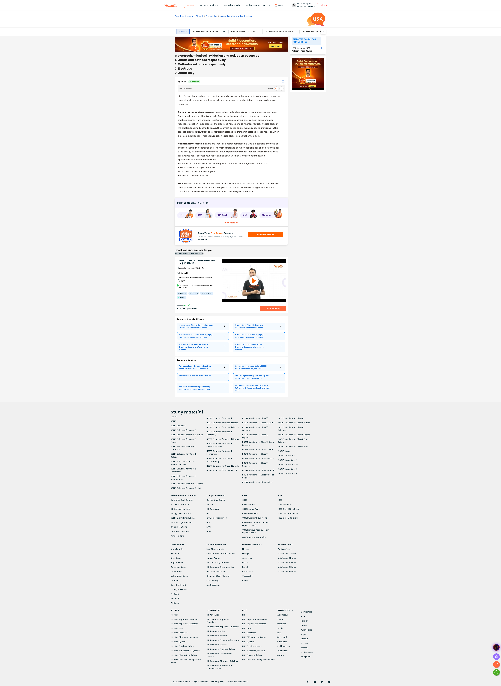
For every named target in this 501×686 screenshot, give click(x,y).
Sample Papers (213, 558)
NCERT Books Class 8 (287, 473)
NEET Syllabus (248, 641)
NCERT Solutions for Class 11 (219, 418)
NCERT (174, 421)
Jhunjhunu (306, 656)
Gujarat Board (177, 562)
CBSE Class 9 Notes (287, 567)
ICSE (280, 500)
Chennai (280, 619)
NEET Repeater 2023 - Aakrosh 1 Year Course (302, 49)
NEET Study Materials (216, 571)
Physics (245, 549)
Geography (247, 576)
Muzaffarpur (282, 615)
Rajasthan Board (178, 585)
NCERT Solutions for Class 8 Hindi (293, 446)
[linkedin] (315, 682)
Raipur (304, 634)
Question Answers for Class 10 (279, 31)
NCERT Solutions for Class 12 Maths (187, 434)
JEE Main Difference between (184, 637)
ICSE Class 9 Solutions (288, 513)
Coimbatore (306, 612)
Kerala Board (176, 571)
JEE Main (210, 504)
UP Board (175, 598)
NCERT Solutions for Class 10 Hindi (257, 449)
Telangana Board (179, 589)
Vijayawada (282, 641)
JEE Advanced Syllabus (217, 644)
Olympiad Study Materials (219, 576)
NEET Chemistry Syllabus (253, 650)
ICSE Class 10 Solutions (288, 509)
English (245, 567)
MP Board (175, 580)
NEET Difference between (254, 637)
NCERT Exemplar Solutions (183, 518)
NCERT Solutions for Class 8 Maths (294, 422)
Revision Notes (285, 549)
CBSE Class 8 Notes (287, 571)
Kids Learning (213, 580)
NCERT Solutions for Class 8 (290, 418)
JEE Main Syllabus (178, 641)
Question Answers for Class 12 (206, 31)
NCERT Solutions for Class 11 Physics (223, 427)
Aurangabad (306, 630)
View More (229, 222)
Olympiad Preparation (217, 518)
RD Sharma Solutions (180, 509)
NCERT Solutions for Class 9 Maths (258, 458)
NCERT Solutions (178, 425)
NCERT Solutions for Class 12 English (187, 483)
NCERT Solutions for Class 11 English (223, 466)
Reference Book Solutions (182, 500)
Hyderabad (282, 637)
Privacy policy (217, 681)
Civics (245, 580)
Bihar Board (176, 558)
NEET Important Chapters (254, 623)
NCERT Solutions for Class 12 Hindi (186, 488)
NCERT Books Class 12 (288, 455)
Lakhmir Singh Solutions (182, 522)
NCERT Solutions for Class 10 (255, 418)
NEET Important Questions (254, 619)
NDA (208, 522)
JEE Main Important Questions (185, 619)
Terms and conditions (237, 681)
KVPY (209, 527)
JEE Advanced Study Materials (220, 567)
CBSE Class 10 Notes (287, 562)
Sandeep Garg (177, 536)
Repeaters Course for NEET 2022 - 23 (304, 40)
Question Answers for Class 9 (316, 31)
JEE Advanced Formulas (217, 635)
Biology (245, 553)
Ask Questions (213, 585)
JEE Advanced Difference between (223, 640)
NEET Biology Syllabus (252, 655)
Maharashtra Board (179, 576)
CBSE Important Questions (254, 518)
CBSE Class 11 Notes (287, 558)
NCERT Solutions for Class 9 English (258, 470)
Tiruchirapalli (282, 650)
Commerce (247, 571)
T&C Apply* (203, 239)
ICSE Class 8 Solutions (288, 518)
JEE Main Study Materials (218, 562)
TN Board (175, 594)
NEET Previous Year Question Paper (258, 659)
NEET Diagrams (249, 632)
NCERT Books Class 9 (287, 469)
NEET (209, 513)
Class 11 (200, 16)
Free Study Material (216, 549)
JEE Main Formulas (179, 632)
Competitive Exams (216, 500)
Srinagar (305, 643)
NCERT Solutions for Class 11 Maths (222, 422)
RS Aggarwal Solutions (181, 513)
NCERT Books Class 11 (287, 460)
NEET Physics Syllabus (252, 646)
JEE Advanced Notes (216, 631)
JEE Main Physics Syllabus (182, 646)
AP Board (175, 553)
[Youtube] (329, 682)
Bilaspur (304, 638)
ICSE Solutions (284, 504)
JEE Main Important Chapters (184, 623)
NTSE (209, 531)
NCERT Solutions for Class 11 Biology (223, 439)
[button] (185, 215)
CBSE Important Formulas (254, 537)
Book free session (265, 234)
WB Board (175, 603)
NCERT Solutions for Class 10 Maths (258, 422)
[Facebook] (307, 682)
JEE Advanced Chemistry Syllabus (222, 661)
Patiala (280, 628)
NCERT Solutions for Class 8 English (294, 434)
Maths (245, 562)
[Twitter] (322, 682)
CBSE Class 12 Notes (287, 553)
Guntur (304, 625)
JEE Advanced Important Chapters (223, 626)
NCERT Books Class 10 (288, 464)
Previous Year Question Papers (221, 553)
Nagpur (304, 621)
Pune (303, 616)
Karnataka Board (178, 567)
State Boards (177, 549)
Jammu (304, 647)
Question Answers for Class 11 (243, 31)
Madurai (280, 655)
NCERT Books (284, 451)
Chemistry (211, 16)
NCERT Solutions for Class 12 (183, 430)
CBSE (244, 500)
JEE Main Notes (177, 628)
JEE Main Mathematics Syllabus (185, 650)
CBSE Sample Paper (251, 509)
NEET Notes (247, 628)
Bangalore (281, 623)
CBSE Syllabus (248, 504)
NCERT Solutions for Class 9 (255, 454)
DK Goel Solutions (179, 527)
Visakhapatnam (284, 646)
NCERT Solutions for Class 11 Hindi (222, 470)
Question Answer (184, 16)
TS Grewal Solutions (180, 531)
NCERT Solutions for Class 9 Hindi (257, 482)
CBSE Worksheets (250, 513)
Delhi (279, 632)
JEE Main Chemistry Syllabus (184, 655)
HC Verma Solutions (180, 504)
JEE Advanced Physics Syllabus (221, 649)
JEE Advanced (213, 509)
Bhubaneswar (307, 652)
